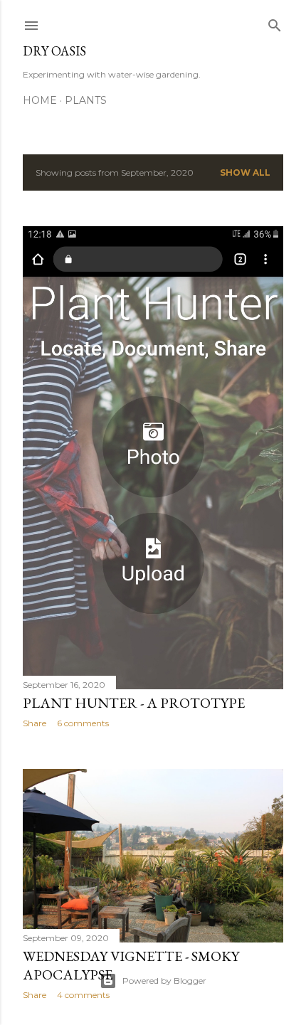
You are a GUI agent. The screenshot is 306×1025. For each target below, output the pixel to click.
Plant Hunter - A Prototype (134, 703)
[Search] (274, 22)
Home (40, 100)
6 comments (83, 723)
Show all (245, 172)
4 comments (83, 994)
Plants (86, 100)
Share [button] (34, 723)
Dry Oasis (54, 51)
